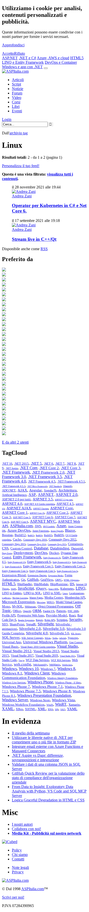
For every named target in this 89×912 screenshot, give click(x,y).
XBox (19, 709)
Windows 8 (66, 669)
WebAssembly (40, 664)
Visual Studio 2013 (46, 651)
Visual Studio (67, 646)
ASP (32, 494)
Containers (75, 544)
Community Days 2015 (57, 544)
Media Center (53, 597)
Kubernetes (67, 588)
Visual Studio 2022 (67, 656)
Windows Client (36, 673)
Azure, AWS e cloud (53, 58)
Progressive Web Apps (30, 615)
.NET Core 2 (49, 468)
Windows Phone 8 (57, 691)
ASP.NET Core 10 (37, 513)
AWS (38, 526)
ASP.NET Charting (40, 509)
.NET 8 (71, 463)
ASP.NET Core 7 (65, 517)
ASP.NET (10, 58)
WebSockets (67, 665)
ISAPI (13, 589)
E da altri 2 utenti (15, 442)
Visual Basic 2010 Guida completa (38, 646)
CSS (5, 548)
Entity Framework (27, 557)
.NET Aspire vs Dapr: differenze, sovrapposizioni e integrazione (38, 757)
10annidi (67, 486)
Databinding (59, 548)
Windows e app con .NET (22, 67)
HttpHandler (24, 584)
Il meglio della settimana (31, 733)
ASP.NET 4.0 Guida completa (39, 504)
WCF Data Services (37, 660)
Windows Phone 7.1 (47, 687)
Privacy (18, 872)
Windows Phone (40, 682)
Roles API (49, 620)
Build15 (48, 535)
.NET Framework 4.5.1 (71, 481)
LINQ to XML (52, 593)
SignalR (31, 624)
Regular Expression (26, 620)
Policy (17, 850)
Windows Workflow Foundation (23, 704)
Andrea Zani (22, 196)
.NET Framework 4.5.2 (13, 486)
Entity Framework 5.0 (16, 562)
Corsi (16, 102)
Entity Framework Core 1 (38, 566)
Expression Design (37, 575)
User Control (75, 642)
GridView (47, 579)
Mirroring (41, 602)
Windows (9, 669)
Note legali (20, 867)
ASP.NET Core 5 (21, 517)
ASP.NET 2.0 (66, 494)
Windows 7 (48, 669)
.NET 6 (48, 463)
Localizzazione (76, 593)
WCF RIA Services (60, 660)
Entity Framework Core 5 (42, 571)
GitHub (33, 579)
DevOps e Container (61, 62)
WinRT (61, 704)
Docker (54, 553)
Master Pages (36, 597)
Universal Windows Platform (45, 642)
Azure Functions (40, 530)
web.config (22, 664)
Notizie (17, 89)
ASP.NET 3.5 (43, 499)
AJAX (22, 490)
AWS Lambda (48, 526)
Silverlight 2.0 (30, 629)
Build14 (39, 535)
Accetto (8, 53)
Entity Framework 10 (51, 558)
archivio (18, 133)
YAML (72, 709)
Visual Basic (10, 646)
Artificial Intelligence (14, 495)
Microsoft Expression (18, 602)
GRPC (58, 579)
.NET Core (28, 468)
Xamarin (74, 704)
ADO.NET (9, 490)
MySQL (17, 606)
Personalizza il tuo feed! (20, 166)
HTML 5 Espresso (71, 580)
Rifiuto (19, 53)
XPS (56, 709)
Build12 (20, 535)
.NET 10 (7, 463)
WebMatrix (54, 664)
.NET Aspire (11, 468)
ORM (37, 611)
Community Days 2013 (13, 544)
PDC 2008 (73, 611)
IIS (72, 584)
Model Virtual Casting (69, 602)
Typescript (73, 638)
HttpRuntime (59, 584)
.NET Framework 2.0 (48, 472)
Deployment (23, 553)
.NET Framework (16, 472)
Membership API (75, 597)
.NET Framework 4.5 (41, 481)
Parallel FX (48, 611)
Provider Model (56, 615)
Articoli (18, 80)
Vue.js (21, 660)
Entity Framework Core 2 (70, 566)
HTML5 (77, 58)
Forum (17, 93)
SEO (5, 624)
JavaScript (26, 588)
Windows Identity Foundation (62, 678)
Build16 (59, 535)
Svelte (54, 638)
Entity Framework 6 (39, 562)
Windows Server (15, 700)
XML (42, 709)
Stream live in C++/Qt (34, 239)
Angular (35, 490)
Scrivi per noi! (13, 897)
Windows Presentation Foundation (44, 695)
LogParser (6, 598)
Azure (61, 526)
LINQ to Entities (12, 593)
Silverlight (46, 624)
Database (41, 548)
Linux (65, 593)
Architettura (67, 490)
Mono (6, 606)
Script (16, 84)
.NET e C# (27, 58)
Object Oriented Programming (55, 606)
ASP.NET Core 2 (57, 513)
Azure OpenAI (57, 531)
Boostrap (7, 535)
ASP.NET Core (61, 508)
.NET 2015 (21, 463)
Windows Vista (63, 700)
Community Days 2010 (35, 539)
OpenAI (27, 611)
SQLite (47, 638)
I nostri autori (22, 824)
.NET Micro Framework (37, 486)
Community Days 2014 (36, 544)
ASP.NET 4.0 (12, 504)
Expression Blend (14, 575)
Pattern (61, 611)
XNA (50, 709)
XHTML (30, 709)
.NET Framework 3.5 (45, 477)
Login (6, 119)
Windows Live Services (13, 682)
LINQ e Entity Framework (23, 62)
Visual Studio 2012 (16, 651)
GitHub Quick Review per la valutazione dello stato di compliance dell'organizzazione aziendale (48, 777)
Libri (16, 106)
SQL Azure (75, 634)
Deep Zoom (7, 553)
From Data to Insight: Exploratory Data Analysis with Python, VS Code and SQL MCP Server (49, 791)
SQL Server (11, 637)
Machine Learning (19, 598)
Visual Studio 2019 (46, 655)
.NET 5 (36, 463)
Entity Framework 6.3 (61, 562)
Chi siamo (20, 854)
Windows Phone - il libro (68, 682)
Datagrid (77, 548)
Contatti (18, 859)
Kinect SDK (53, 589)
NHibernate (30, 606)
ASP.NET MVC (43, 521)
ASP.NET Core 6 (42, 517)
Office (17, 611)
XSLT (62, 709)
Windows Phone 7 (16, 687)
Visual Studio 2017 (22, 655)
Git (23, 579)
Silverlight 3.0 (54, 629)
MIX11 (50, 602)
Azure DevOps (18, 530)
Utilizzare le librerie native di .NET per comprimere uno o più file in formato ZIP (44, 739)
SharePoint (17, 624)
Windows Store (40, 700)
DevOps (41, 553)
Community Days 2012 (62, 539)
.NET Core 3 (70, 468)
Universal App (11, 642)
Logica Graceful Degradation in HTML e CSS (48, 800)
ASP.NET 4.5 (65, 504)
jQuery (41, 588)
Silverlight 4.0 (37, 633)
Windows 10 (29, 669)
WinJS (49, 704)
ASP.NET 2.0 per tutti (16, 499)
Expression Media (55, 576)
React (72, 615)
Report (39, 620)
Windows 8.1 (12, 673)
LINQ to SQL (32, 593)
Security (75, 619)
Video (16, 97)
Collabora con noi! (26, 829)
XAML (8, 709)
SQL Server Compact (32, 638)
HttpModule (41, 584)
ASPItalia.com (21, 526)
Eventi (17, 111)
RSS (44, 249)
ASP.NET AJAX (18, 508)
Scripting (62, 620)
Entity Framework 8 (13, 567)
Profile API (8, 615)
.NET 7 (60, 463)
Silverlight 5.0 (59, 633)
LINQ (80, 588)
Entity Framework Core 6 (67, 571)
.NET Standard (55, 486)
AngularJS (50, 490)
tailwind (62, 638)
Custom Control (21, 548)
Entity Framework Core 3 (14, 571)
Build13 (31, 535)
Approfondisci (13, 45)
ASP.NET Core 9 (19, 521)
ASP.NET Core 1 (15, 513)
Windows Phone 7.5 (25, 691)
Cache (17, 539)
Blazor (70, 530)
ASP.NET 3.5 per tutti (63, 500)
